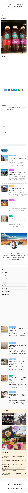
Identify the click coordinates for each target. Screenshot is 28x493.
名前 (3, 126)
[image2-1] (15, 90)
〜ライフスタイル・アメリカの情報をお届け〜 (14, 488)
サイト (3, 138)
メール (4, 132)
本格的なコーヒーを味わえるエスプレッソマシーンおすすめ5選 (17, 362)
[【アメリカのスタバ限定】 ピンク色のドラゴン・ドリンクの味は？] (20, 444)
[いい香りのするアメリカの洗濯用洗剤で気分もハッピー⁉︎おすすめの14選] (20, 432)
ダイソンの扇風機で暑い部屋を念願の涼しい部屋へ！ (14, 461)
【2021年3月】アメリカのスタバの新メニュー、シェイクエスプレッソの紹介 (17, 379)
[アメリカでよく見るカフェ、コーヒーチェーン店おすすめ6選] (8, 432)
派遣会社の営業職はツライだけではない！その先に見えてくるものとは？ (17, 395)
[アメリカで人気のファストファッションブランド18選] (8, 419)
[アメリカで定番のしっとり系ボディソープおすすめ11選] (8, 444)
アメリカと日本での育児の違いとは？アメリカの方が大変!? (17, 329)
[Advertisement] (14, 72)
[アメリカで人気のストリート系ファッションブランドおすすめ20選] (20, 419)
